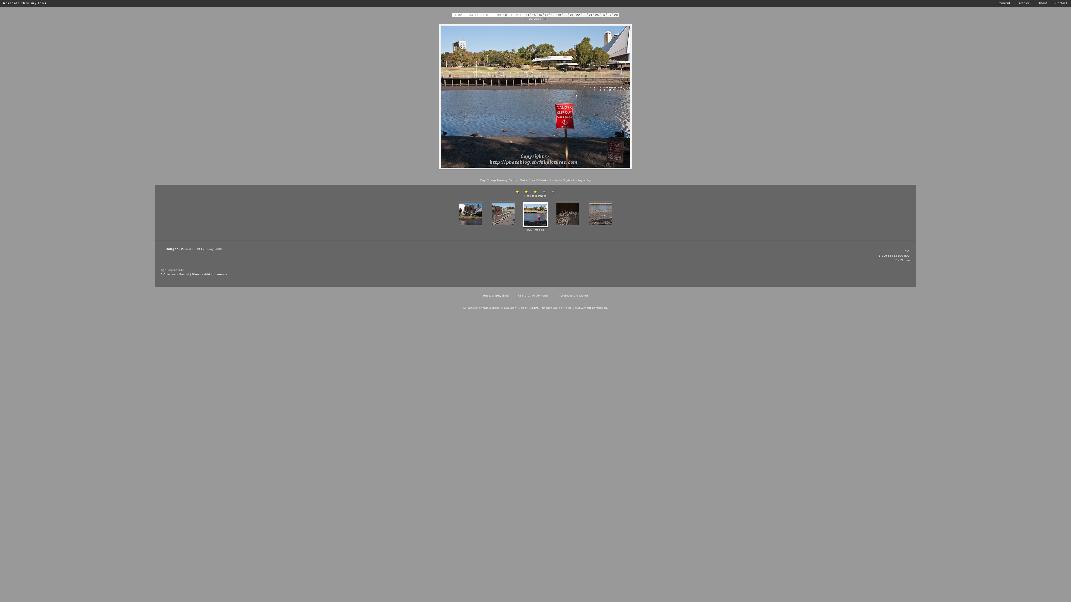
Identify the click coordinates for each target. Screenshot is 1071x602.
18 (553, 14)
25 (597, 14)
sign (164, 269)
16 (540, 14)
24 (591, 14)
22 (578, 14)
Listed (583, 295)
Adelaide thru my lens (25, 3)
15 (534, 14)
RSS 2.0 (524, 295)
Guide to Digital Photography (570, 180)
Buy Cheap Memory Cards (498, 180)
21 (572, 14)
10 (505, 14)
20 (565, 14)
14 (528, 14)
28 (616, 14)
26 (603, 14)
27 (609, 14)
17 (546, 14)
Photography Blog (496, 295)
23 (584, 14)
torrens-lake (176, 269)
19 (559, 14)
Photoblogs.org (567, 295)
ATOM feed (540, 295)
